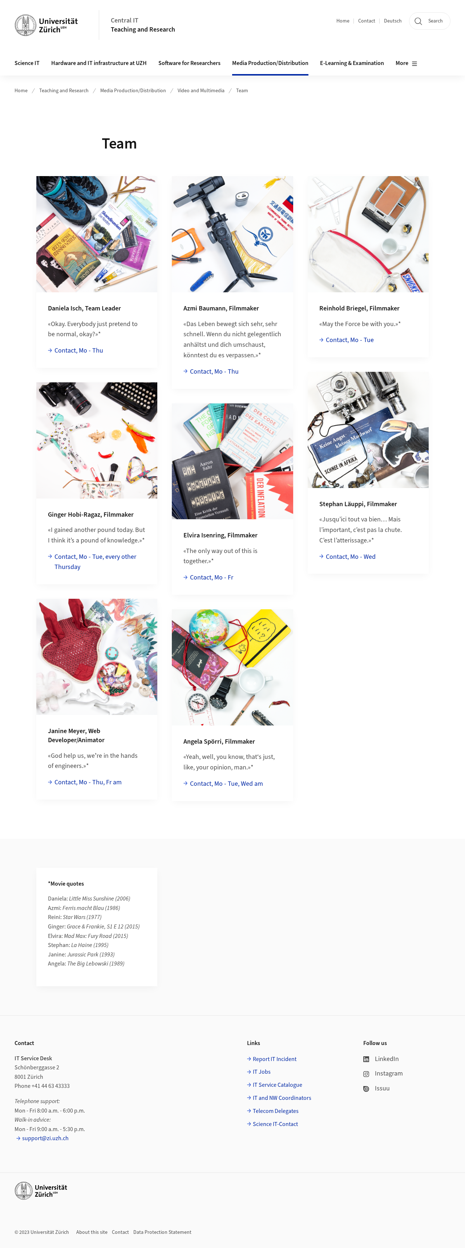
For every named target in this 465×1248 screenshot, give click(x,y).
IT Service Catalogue (277, 1085)
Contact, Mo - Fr (211, 577)
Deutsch (393, 21)
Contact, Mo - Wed (351, 556)
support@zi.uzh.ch (45, 1138)
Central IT (124, 20)
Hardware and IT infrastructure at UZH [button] (99, 63)
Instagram (389, 1073)
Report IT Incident (274, 1059)
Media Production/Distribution (133, 90)
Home (342, 21)
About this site (92, 1232)
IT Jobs (262, 1072)
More (402, 63)
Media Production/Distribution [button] (270, 63)
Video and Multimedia (201, 90)
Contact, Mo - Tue (350, 340)
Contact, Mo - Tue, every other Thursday (95, 562)
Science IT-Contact (275, 1124)
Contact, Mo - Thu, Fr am (88, 782)
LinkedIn (387, 1059)
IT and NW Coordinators (282, 1098)
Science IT (27, 63)
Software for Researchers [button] (189, 63)
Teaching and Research (143, 29)
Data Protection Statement (162, 1232)
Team (242, 90)
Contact (366, 21)
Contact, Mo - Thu (78, 350)
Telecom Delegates (276, 1111)
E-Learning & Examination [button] (352, 63)
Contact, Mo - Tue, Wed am (226, 783)
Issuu (382, 1088)
